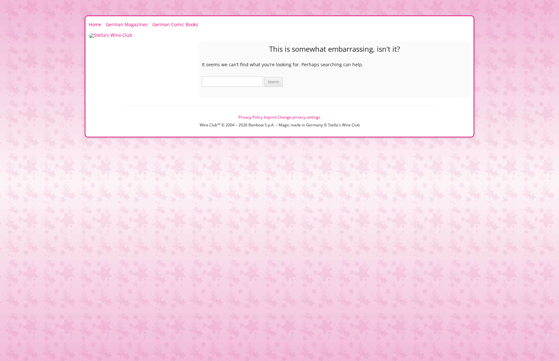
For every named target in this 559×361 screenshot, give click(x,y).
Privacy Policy (250, 117)
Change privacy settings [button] (299, 117)
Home (95, 24)
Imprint (270, 117)
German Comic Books (175, 24)
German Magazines (127, 24)
